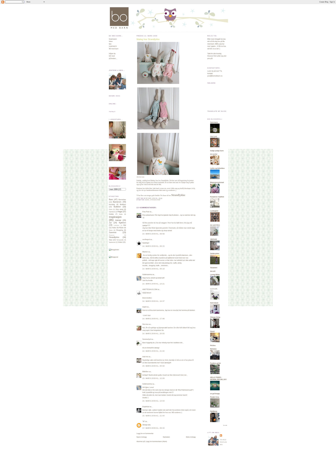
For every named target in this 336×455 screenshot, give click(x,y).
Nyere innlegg (141, 437)
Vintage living (215, 317)
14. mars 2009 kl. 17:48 (153, 319)
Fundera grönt (215, 363)
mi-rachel (213, 154)
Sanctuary (214, 122)
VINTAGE (213, 239)
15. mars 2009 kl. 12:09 (153, 378)
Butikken (123, 204)
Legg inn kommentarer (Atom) (156, 441)
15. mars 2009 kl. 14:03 (153, 401)
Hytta (120, 214)
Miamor (145, 252)
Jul (110, 223)
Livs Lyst (213, 136)
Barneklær (122, 200)
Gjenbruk (112, 211)
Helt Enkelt (214, 303)
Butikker (117, 207)
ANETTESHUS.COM (149, 289)
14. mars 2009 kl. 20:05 (153, 334)
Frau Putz (145, 212)
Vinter (120, 242)
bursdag (112, 204)
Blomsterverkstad (217, 182)
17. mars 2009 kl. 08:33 (153, 428)
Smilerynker (214, 253)
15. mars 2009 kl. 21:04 (153, 416)
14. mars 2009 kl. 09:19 (153, 269)
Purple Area (214, 397)
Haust (212, 331)
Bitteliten (145, 372)
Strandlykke (114, 237)
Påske (121, 228)
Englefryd (145, 407)
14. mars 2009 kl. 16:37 (153, 301)
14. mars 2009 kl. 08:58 (153, 234)
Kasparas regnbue (217, 197)
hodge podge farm (217, 151)
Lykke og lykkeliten (217, 168)
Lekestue (116, 225)
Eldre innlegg (191, 437)
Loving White (215, 275)
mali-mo (145, 357)
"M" (143, 421)
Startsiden (166, 437)
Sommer (112, 232)
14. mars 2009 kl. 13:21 (153, 284)
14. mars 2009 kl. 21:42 (153, 351)
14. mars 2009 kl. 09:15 (153, 246)
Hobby (111, 214)
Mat (124, 225)
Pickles (213, 345)
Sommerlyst (146, 339)
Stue (110, 240)
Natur (114, 228)
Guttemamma (147, 274)
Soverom (111, 235)
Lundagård (214, 211)
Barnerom (117, 202)
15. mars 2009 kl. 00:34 (153, 366)
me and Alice (215, 225)
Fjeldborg (213, 411)
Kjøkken (122, 223)
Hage (119, 212)
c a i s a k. (213, 289)
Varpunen (213, 268)
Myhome (213, 349)
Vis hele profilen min (223, 442)
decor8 (212, 271)
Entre (110, 209)
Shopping (119, 230)
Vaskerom (112, 242)
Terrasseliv (120, 240)
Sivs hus (145, 324)
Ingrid (144, 307)
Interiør (118, 220)
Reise (111, 230)
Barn (111, 199)
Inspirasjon (115, 217)
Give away (119, 209)
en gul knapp (215, 394)
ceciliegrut (146, 239)
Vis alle (225, 425)
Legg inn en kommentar (144, 433)
